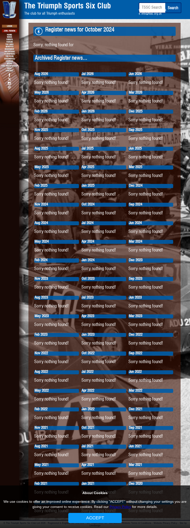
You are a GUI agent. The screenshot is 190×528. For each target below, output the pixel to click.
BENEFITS (9, 47)
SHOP (9, 69)
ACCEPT (95, 517)
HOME (9, 35)
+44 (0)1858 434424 (153, 10)
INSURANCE (9, 49)
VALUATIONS (9, 52)
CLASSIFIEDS (9, 54)
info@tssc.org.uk (152, 13)
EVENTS (9, 40)
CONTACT (9, 71)
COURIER (9, 61)
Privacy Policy (120, 507)
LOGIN (9, 26)
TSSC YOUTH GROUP (9, 66)
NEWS (9, 37)
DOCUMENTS (9, 59)
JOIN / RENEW (9, 31)
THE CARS (9, 45)
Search (173, 8)
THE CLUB (9, 56)
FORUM (9, 42)
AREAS (9, 64)
